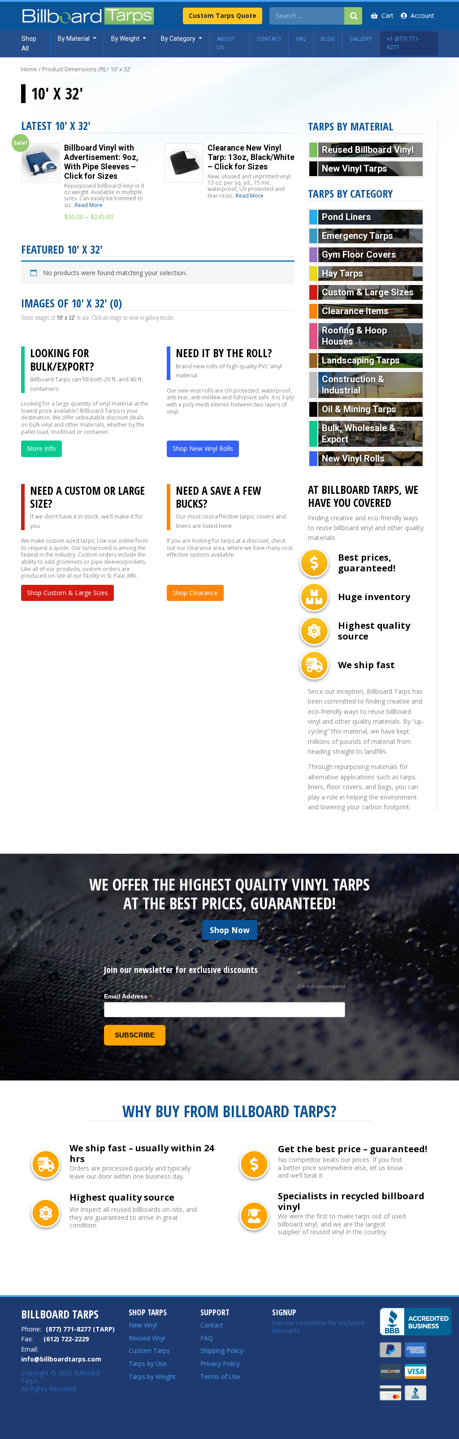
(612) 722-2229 (66, 1339)
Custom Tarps (149, 1350)
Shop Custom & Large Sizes (67, 592)
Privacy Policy (220, 1363)
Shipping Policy (221, 1350)
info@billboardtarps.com (61, 1359)
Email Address (128, 996)
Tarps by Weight (152, 1376)
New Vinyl (143, 1325)
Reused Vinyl (147, 1338)
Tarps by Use (148, 1363)
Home (29, 69)
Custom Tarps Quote (222, 15)
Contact (211, 1325)
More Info (41, 448)
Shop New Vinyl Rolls (203, 448)
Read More (89, 205)
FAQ (206, 1338)
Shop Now (230, 930)
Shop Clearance (195, 592)
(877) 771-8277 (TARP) (80, 1329)
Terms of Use (220, 1376)
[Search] (353, 15)
